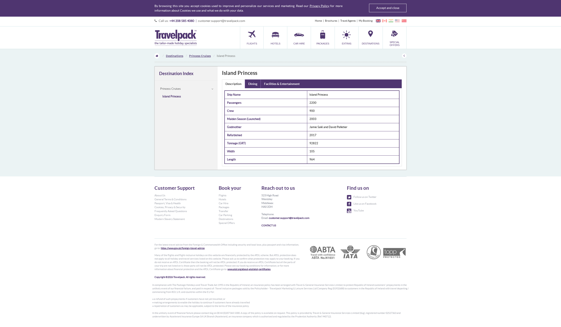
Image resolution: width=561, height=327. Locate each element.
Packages (224, 207)
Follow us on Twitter (364, 196)
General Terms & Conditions (170, 199)
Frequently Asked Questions (170, 211)
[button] (346, 37)
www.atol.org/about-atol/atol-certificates (249, 269)
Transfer (223, 211)
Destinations (174, 56)
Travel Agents (348, 20)
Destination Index (176, 73)
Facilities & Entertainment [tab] (282, 84)
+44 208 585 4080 (181, 21)
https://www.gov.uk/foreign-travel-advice (183, 248)
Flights (222, 195)
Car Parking (225, 215)
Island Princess (171, 96)
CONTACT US (268, 225)
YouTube (358, 210)
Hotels (222, 199)
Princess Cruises (200, 56)
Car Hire (223, 203)
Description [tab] (233, 84)
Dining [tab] (252, 84)
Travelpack (175, 38)
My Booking (366, 20)
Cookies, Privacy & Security (169, 207)
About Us (159, 195)
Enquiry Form (162, 215)
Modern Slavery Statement (169, 219)
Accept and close (387, 8)
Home (318, 20)
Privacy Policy (319, 6)
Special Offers (227, 223)
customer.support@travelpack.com (221, 21)
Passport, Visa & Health (167, 203)
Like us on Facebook (364, 203)
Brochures (331, 20)
